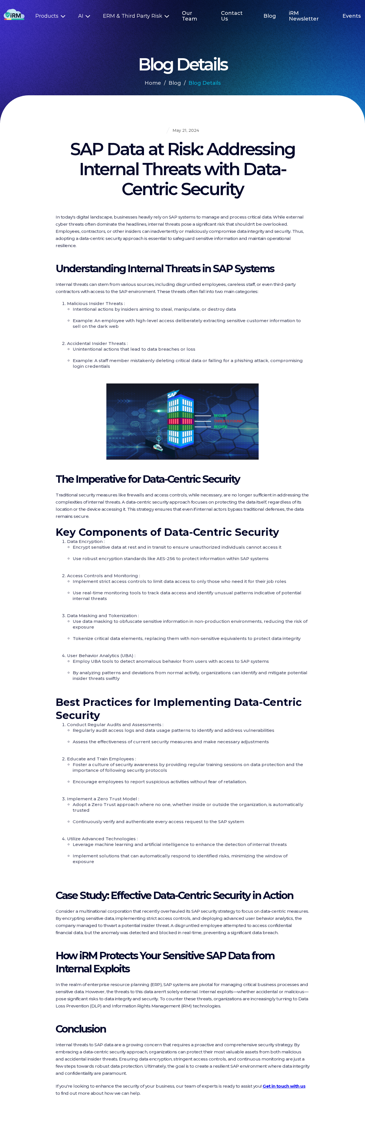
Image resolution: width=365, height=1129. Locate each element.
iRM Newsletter (304, 16)
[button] (50, 16)
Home (153, 83)
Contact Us (232, 16)
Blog (269, 16)
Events (351, 16)
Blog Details (204, 83)
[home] (15, 16)
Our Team (189, 16)
